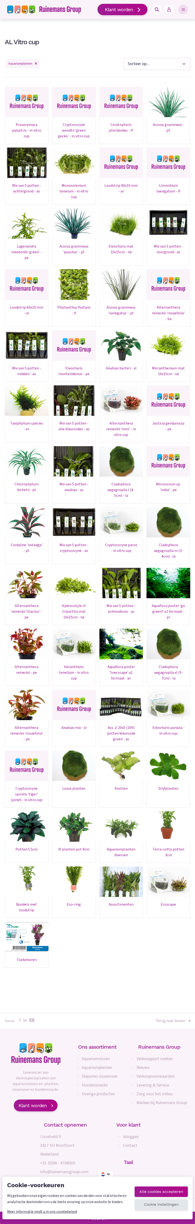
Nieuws (143, 1068)
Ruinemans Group (159, 1047)
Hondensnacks (95, 1085)
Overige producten (98, 1094)
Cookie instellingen (161, 1204)
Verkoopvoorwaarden (155, 1076)
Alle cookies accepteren (161, 1191)
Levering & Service (152, 1085)
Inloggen (131, 1137)
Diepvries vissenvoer (100, 1076)
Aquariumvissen (96, 1059)
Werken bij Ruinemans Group (161, 1103)
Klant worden (119, 9)
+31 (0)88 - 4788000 (57, 1163)
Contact (130, 1145)
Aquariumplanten (97, 1068)
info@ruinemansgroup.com (64, 1172)
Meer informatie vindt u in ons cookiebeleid (42, 1211)
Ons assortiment (97, 1047)
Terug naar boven (170, 1021)
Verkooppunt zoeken (154, 1059)
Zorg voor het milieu (154, 1094)
